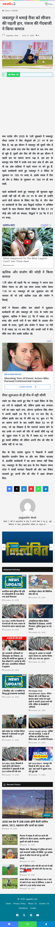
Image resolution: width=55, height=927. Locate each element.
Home (7, 11)
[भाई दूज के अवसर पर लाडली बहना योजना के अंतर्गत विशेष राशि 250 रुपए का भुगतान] (41, 643)
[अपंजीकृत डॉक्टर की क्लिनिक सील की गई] (41, 582)
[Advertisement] (27, 105)
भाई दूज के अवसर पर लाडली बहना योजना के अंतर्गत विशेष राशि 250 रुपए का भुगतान (40, 656)
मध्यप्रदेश (14, 11)
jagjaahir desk (12, 35)
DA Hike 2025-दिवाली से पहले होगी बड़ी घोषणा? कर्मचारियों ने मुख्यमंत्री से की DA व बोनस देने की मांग (13, 767)
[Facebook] (9, 489)
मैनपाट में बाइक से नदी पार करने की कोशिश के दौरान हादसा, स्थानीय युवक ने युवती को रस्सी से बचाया (36, 838)
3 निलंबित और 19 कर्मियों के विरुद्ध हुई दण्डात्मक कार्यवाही (13, 692)
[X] (17, 489)
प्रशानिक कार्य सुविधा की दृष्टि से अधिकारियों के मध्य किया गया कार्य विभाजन (13, 594)
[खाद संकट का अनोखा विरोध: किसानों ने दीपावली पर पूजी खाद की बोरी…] (14, 721)
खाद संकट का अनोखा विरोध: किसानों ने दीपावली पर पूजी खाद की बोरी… (13, 734)
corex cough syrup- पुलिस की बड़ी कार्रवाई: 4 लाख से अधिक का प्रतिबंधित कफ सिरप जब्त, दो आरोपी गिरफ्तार (41, 735)
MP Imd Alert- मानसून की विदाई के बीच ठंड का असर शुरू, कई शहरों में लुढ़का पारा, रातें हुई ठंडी (40, 767)
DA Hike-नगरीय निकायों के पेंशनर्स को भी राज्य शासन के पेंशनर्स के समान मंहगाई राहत (13, 624)
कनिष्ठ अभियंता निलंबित (21, 554)
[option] (27, 547)
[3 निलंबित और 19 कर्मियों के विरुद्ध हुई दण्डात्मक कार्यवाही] (14, 681)
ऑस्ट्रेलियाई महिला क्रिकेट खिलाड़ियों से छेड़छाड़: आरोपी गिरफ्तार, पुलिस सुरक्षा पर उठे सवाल (40, 625)
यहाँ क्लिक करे (13, 75)
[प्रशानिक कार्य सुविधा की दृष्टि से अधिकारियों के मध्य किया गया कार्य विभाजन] (14, 582)
